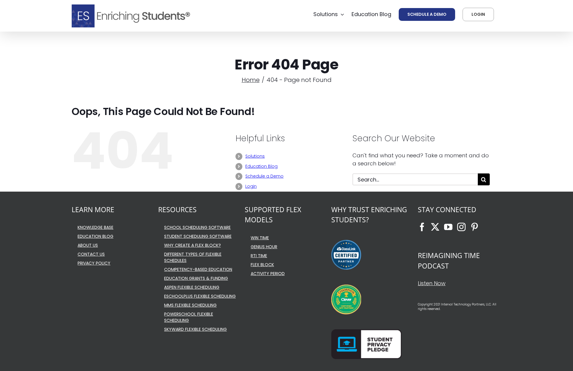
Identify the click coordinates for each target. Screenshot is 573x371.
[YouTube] (448, 227)
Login (251, 186)
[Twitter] (435, 227)
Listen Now (432, 283)
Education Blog (261, 166)
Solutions (255, 156)
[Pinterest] (474, 227)
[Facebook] (422, 227)
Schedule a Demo (264, 176)
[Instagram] (461, 227)
